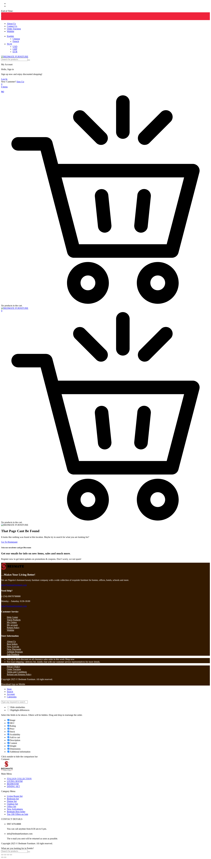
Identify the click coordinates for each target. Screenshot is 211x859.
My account (12, 625)
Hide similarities (17, 707)
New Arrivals (13, 646)
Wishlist (10, 31)
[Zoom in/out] (2, 854)
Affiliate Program (15, 652)
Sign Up (20, 81)
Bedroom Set (13, 798)
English (10, 36)
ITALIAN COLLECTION (19, 778)
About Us (11, 23)
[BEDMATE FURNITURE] (14, 56)
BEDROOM (13, 784)
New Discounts (14, 649)
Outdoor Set (12, 804)
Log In (4, 79)
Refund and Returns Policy (19, 674)
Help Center (12, 617)
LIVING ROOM (15, 781)
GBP (15, 49)
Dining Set (12, 801)
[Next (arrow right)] (5, 857)
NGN (9, 44)
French (16, 41)
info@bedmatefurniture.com (14, 585)
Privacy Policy (13, 666)
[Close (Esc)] (11, 854)
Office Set (11, 806)
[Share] (8, 854)
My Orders (12, 622)
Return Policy (13, 627)
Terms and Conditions (17, 672)
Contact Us (12, 26)
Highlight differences (19, 710)
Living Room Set (15, 796)
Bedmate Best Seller (16, 811)
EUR (15, 51)
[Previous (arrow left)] (2, 857)
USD (15, 46)
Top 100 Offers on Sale (17, 814)
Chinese (16, 39)
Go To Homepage (9, 542)
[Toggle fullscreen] (5, 854)
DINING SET (13, 786)
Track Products (14, 620)
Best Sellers (12, 644)
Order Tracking (14, 29)
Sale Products (13, 654)
